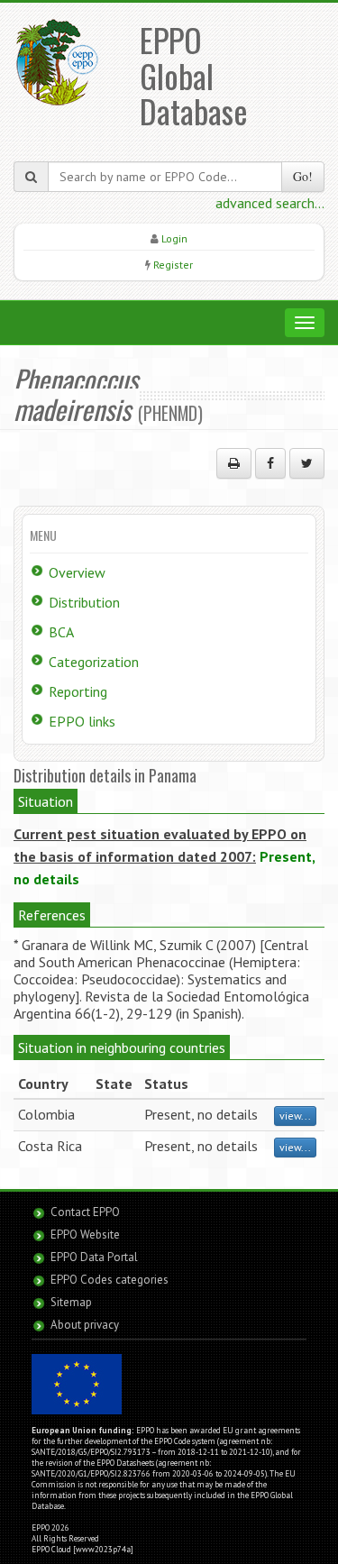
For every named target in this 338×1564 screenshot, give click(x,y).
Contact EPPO (85, 1212)
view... (295, 1115)
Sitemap (71, 1302)
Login (174, 238)
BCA (61, 632)
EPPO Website (85, 1234)
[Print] (233, 463)
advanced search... (269, 203)
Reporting (78, 691)
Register (173, 264)
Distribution (84, 602)
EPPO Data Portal (94, 1257)
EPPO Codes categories (109, 1279)
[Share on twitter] (306, 463)
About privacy (84, 1324)
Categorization (94, 662)
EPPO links (82, 721)
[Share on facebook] (270, 463)
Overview (77, 572)
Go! (303, 176)
